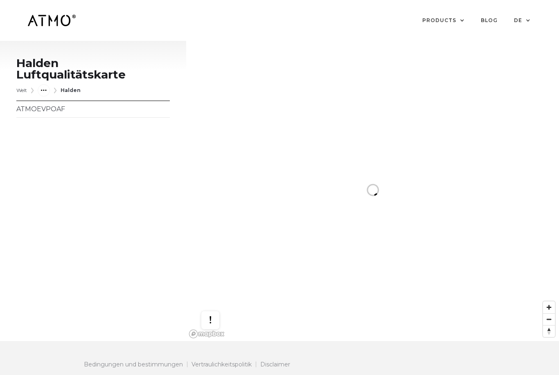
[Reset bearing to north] (549, 331)
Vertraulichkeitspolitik (222, 364)
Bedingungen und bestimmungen (133, 364)
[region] (372, 191)
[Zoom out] (549, 319)
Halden (71, 90)
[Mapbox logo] (207, 334)
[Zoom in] (549, 307)
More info (218, 299)
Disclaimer (275, 364)
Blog (489, 20)
